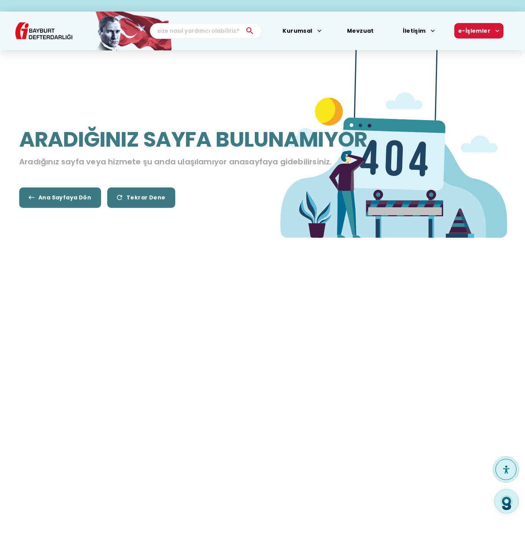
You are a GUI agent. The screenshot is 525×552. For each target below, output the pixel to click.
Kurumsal (297, 31)
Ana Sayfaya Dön (64, 197)
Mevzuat (360, 31)
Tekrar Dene (145, 197)
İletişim (414, 31)
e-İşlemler (474, 31)
